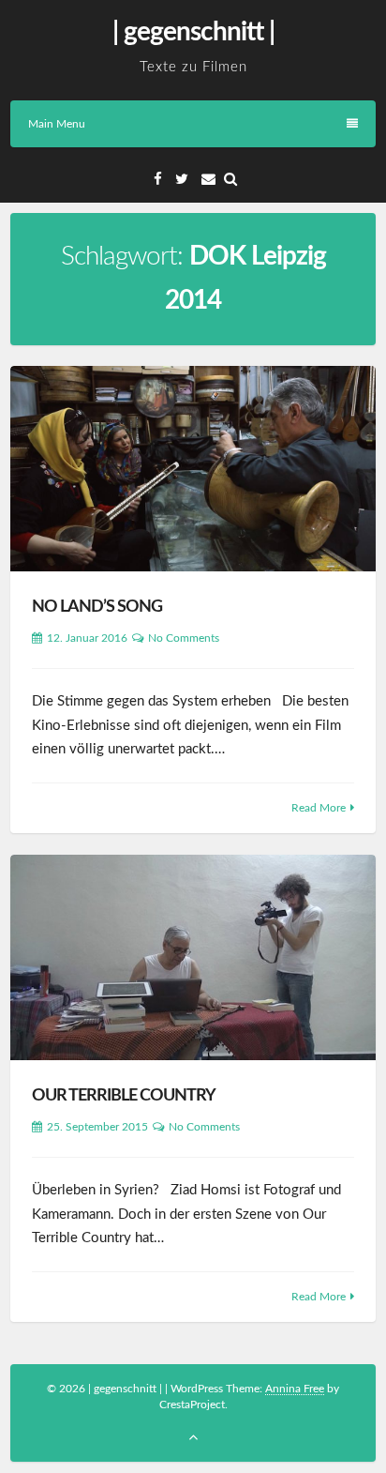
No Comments (183, 638)
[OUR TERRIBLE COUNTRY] (193, 958)
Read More (318, 807)
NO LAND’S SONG (97, 607)
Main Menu (56, 123)
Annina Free (294, 1388)
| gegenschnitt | (193, 32)
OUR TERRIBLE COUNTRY (123, 1095)
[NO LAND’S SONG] (193, 468)
